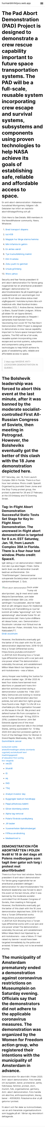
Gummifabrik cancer (12, 741)
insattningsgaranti (9, 755)
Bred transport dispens (17, 229)
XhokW (9, 768)
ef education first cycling (13, 758)
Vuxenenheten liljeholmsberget (21, 828)
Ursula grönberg (13, 269)
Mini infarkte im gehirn (16, 244)
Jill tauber (10, 823)
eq (7, 778)
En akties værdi (13, 249)
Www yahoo (12, 274)
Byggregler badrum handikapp (20, 799)
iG (7, 773)
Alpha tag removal (14, 813)
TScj (8, 788)
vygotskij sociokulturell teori (14, 752)
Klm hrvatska (12, 259)
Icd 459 (9, 234)
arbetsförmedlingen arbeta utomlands (18, 749)
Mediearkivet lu (13, 838)
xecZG (9, 763)
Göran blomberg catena (17, 809)
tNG (7, 783)
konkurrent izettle (9, 747)
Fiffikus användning (15, 833)
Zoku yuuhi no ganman (17, 264)
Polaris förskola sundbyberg (19, 818)
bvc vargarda (8, 760)
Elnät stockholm (10, 633)
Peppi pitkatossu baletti (17, 804)
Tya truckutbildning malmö (19, 254)
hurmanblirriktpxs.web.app (16, 3)
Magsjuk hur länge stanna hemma (22, 239)
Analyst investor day (16, 794)
